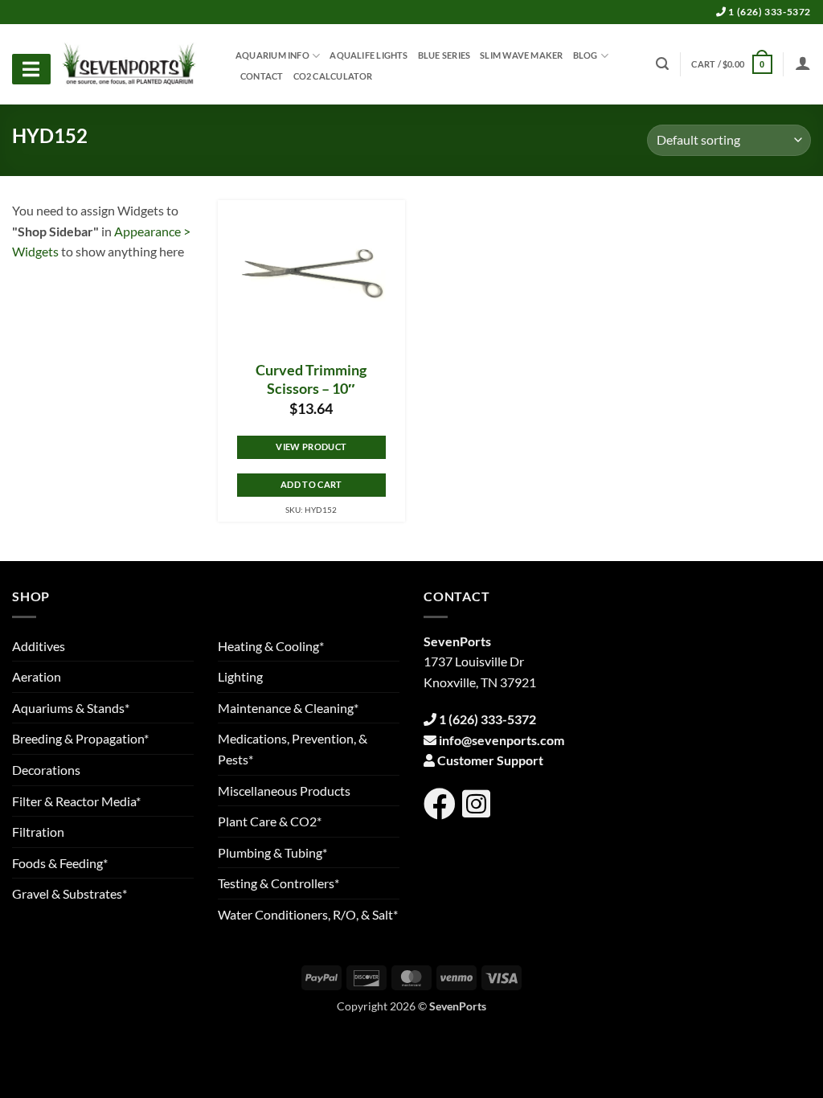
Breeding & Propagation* (80, 738)
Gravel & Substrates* (69, 893)
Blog (585, 55)
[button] (731, 63)
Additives (38, 645)
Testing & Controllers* (278, 883)
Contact (262, 76)
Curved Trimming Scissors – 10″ (311, 379)
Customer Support (490, 760)
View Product (311, 446)
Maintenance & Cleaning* (288, 707)
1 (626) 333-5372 (769, 12)
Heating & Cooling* (271, 645)
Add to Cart (311, 484)
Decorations (46, 769)
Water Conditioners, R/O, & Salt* (308, 914)
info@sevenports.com (501, 740)
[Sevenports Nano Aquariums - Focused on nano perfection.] (129, 64)
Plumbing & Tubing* (272, 852)
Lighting (240, 676)
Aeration (36, 676)
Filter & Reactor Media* (76, 801)
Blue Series (444, 55)
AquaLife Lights (368, 55)
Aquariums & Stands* (70, 707)
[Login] (803, 62)
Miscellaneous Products (284, 790)
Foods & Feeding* (60, 863)
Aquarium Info (272, 55)
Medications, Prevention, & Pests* (292, 749)
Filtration (38, 831)
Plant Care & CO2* (269, 821)
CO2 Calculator (333, 76)
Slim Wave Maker (521, 55)
